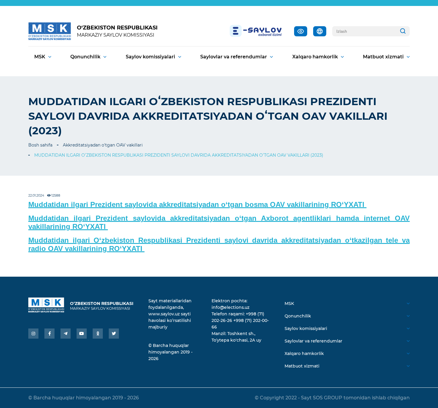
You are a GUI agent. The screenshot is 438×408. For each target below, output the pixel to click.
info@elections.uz (230, 307)
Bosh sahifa (40, 145)
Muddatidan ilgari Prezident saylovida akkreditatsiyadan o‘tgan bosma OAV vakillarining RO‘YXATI (197, 204)
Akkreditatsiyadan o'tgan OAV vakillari (103, 145)
